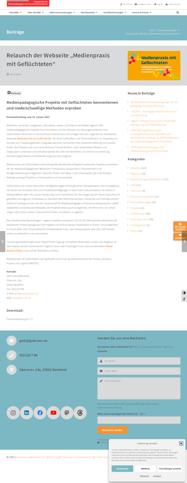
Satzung (53, 457)
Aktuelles (135, 168)
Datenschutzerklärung (109, 407)
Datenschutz (144, 476)
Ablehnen (145, 468)
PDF (31, 319)
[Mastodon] (66, 412)
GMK (132, 185)
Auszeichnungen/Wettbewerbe (147, 179)
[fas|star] (80, 412)
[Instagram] (13, 412)
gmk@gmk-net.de (33, 340)
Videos (133, 231)
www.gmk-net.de (22, 298)
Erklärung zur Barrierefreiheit (76, 457)
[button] (181, 443)
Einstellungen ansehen (170, 468)
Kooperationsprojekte (142, 196)
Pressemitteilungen (140, 202)
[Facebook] (40, 412)
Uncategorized (138, 225)
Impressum (157, 476)
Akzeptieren (122, 468)
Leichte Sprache (104, 457)
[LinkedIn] (26, 412)
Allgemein (135, 173)
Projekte (134, 208)
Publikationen (138, 213)
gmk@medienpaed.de (26, 293)
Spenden (180, 238)
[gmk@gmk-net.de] (13, 341)
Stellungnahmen (139, 219)
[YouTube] (53, 412)
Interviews (136, 190)
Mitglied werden (180, 228)
